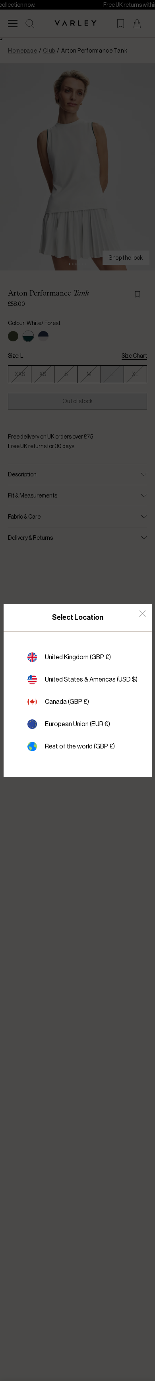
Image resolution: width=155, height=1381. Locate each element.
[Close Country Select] (142, 613)
